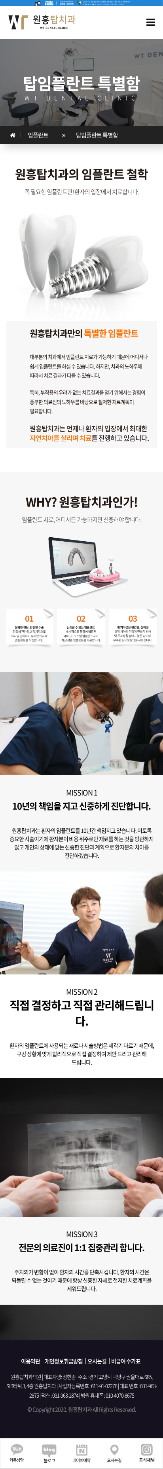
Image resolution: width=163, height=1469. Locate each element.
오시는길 (96, 1361)
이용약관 (30, 1361)
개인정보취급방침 (64, 1361)
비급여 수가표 (125, 1361)
